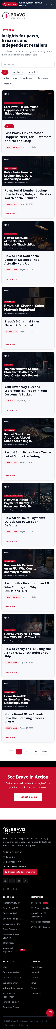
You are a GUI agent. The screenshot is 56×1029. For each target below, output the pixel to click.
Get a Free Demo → (12, 889)
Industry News (10, 78)
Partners (34, 988)
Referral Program (11, 1002)
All (5, 72)
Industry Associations (13, 988)
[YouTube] (18, 880)
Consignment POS (11, 924)
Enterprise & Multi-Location (11, 936)
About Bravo (36, 967)
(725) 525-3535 (14, 852)
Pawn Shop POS (10, 908)
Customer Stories (11, 972)
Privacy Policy (11, 1025)
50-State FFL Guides (40, 927)
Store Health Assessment (9, 995)
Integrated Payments (14, 950)
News (33, 983)
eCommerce (9, 943)
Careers (34, 977)
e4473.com (39, 903)
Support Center (10, 983)
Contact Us (36, 993)
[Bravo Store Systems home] (28, 830)
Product (7, 83)
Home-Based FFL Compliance (39, 915)
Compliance (17, 72)
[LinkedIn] (5, 880)
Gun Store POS (10, 913)
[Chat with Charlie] (50, 1013)
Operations (43, 78)
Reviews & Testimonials (14, 977)
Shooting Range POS (13, 918)
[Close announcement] (51, 4)
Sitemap (24, 1025)
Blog (5, 967)
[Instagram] (25, 880)
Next (44, 751)
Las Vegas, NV (13, 862)
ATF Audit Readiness (40, 921)
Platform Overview (11, 903)
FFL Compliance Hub (40, 908)
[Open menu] (51, 16)
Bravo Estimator (10, 929)
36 (36, 751)
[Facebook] (12, 880)
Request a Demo (28, 796)
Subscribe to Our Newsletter (21, 872)
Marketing (27, 78)
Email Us (10, 857)
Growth (31, 72)
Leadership (36, 972)
